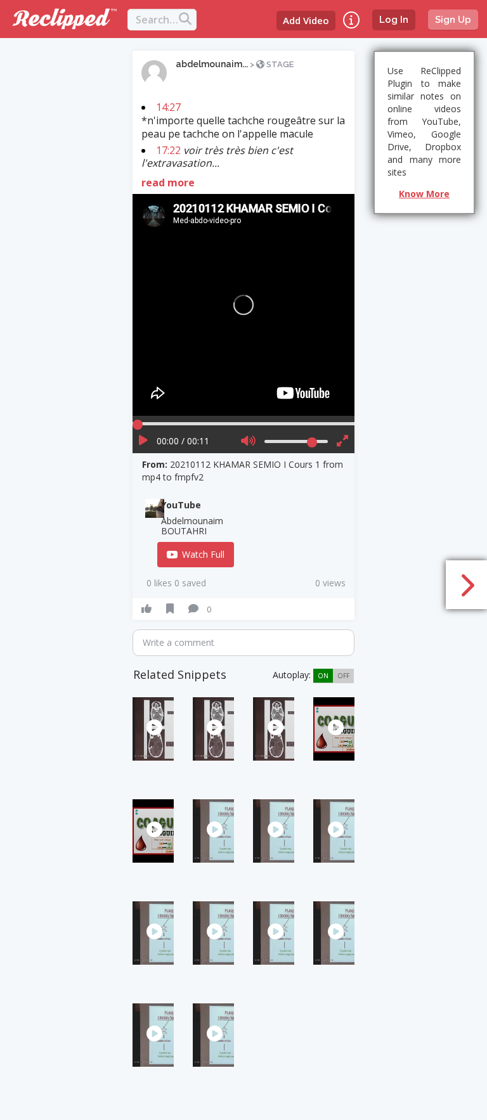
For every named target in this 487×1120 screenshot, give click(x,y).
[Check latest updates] (351, 20)
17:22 (168, 150)
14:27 (168, 107)
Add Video (306, 20)
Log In (393, 19)
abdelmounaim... (212, 64)
